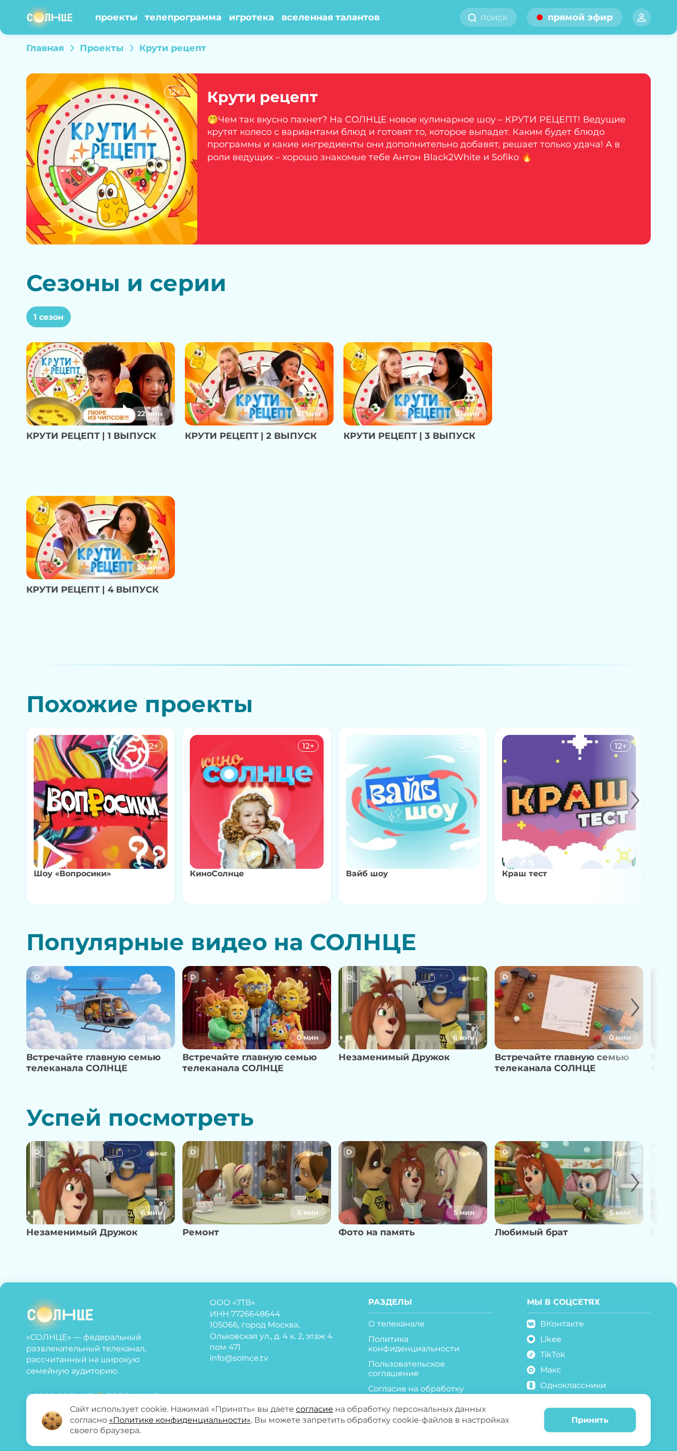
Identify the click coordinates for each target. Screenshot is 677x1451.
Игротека (251, 17)
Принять (590, 1420)
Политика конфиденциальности (413, 1343)
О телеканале (396, 1324)
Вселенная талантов (331, 17)
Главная (45, 48)
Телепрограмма (183, 17)
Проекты (116, 17)
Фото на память (376, 1232)
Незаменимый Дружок (394, 1057)
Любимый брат (531, 1232)
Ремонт (200, 1232)
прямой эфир (580, 17)
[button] (624, 815)
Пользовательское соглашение (406, 1368)
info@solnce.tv (239, 1358)
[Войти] (641, 17)
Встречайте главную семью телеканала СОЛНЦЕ (93, 1063)
